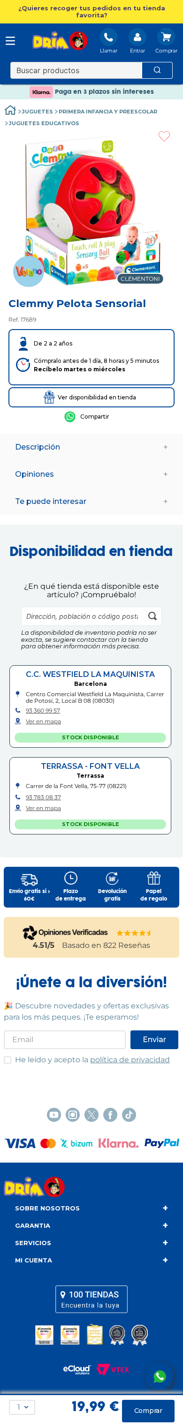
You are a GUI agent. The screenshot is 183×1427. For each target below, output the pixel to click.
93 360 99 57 (43, 710)
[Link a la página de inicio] (10, 111)
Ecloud (73, 1370)
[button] (91, 11)
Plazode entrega (70, 895)
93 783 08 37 (43, 797)
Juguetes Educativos (44, 123)
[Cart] (166, 41)
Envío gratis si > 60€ (29, 895)
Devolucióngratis (112, 895)
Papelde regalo (153, 895)
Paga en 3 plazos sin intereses (103, 92)
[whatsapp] (86, 416)
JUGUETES (37, 111)
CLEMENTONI (140, 278)
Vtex (110, 1369)
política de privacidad (130, 1059)
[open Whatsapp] (159, 1376)
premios (91, 1335)
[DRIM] (60, 41)
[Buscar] (157, 70)
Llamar (108, 50)
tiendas (91, 1299)
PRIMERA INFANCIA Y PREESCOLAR (108, 111)
